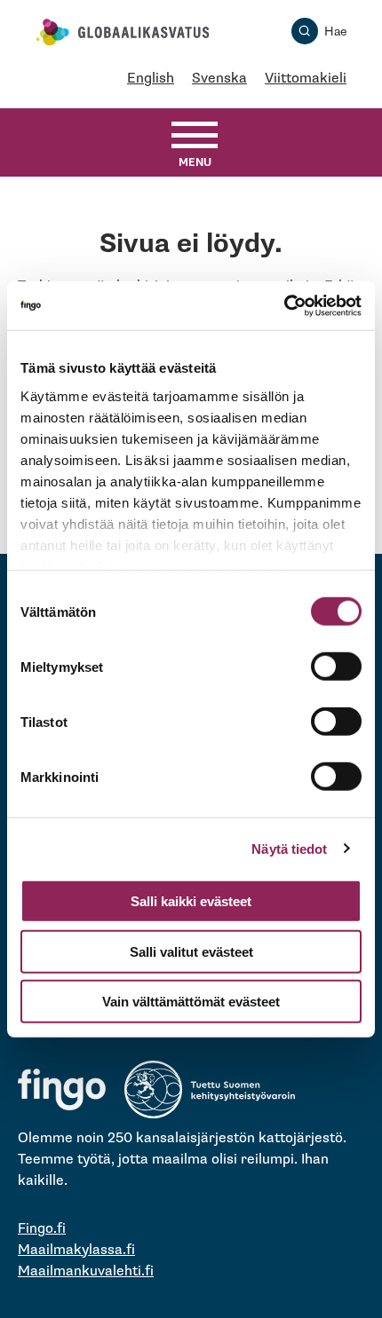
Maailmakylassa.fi (76, 1250)
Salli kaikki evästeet (191, 901)
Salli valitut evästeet (191, 951)
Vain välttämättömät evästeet (191, 1001)
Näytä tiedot (289, 848)
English (150, 78)
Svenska (219, 78)
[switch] (336, 666)
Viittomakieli (305, 78)
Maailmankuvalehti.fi (86, 1271)
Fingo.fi (42, 1228)
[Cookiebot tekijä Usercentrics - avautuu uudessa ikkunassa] (284, 305)
